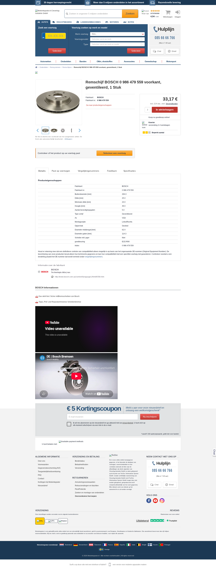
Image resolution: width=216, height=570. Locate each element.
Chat (157, 51)
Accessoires (129, 61)
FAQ (39, 475)
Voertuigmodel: (82, 39)
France (110, 545)
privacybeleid (127, 423)
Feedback (112, 171)
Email (172, 51)
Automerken (45, 61)
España (122, 545)
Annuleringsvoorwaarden (85, 482)
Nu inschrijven (150, 416)
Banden (82, 61)
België (144, 545)
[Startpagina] (36, 67)
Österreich (97, 545)
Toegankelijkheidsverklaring (49, 472)
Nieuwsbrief (42, 486)
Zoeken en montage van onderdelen (89, 493)
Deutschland (83, 545)
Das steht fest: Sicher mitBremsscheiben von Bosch (59, 296)
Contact (41, 479)
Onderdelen (66, 61)
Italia (133, 545)
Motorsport (171, 61)
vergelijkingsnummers (94, 257)
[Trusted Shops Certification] (146, 14)
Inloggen (178, 17)
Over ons (41, 461)
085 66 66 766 (165, 37)
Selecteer (57, 51)
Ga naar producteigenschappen (99, 105)
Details (42, 171)
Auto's (44, 22)
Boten (131, 22)
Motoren (114, 22)
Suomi (155, 545)
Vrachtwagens (64, 22)
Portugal (167, 545)
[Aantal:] (148, 109)
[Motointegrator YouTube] (155, 500)
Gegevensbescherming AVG (49, 468)
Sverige (107, 549)
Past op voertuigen (61, 171)
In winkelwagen (165, 109)
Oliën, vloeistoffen (104, 61)
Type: (86, 44)
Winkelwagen (168, 17)
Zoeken (130, 13)
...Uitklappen (67, 139)
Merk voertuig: (82, 34)
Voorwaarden (43, 464)
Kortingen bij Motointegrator (49, 482)
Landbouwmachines (91, 22)
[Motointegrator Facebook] (148, 500)
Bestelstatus (80, 461)
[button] (117, 34)
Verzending (79, 468)
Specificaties (129, 171)
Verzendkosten (172, 104)
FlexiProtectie (80, 489)
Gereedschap (150, 61)
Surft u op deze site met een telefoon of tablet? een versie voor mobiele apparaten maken (108, 565)
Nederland (68, 545)
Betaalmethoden (81, 464)
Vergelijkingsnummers (88, 171)
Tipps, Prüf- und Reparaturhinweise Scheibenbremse (60, 302)
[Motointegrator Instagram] (162, 500)
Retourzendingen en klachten (87, 486)
